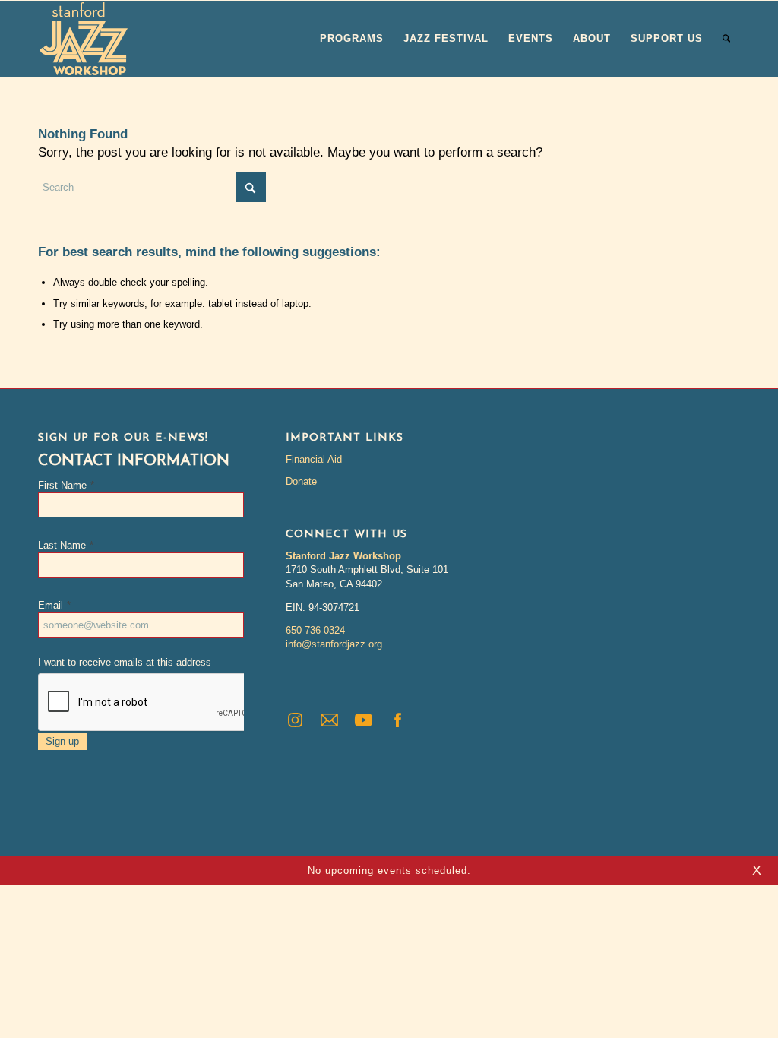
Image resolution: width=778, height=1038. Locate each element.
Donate (301, 481)
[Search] (726, 39)
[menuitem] (352, 39)
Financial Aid (314, 459)
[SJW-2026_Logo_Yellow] (83, 39)
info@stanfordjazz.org (334, 644)
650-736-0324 (315, 630)
